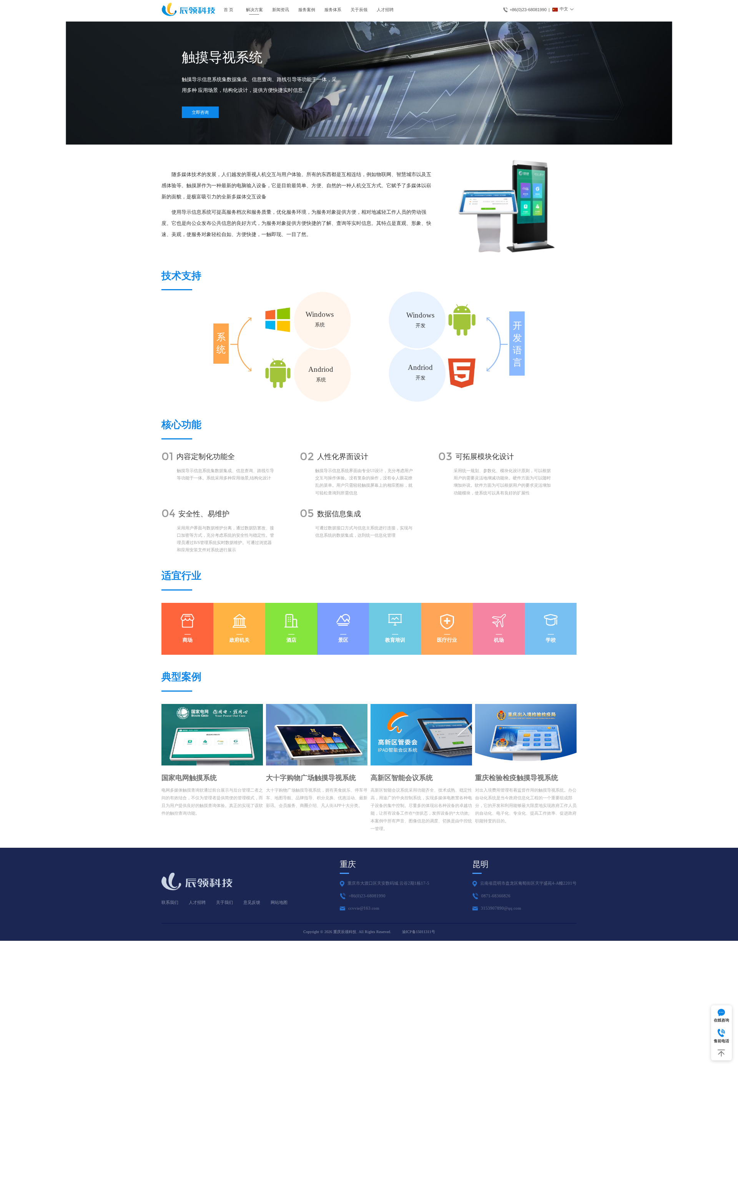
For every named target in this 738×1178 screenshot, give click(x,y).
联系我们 (169, 902)
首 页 (228, 9)
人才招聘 (385, 9)
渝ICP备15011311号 (418, 932)
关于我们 (224, 902)
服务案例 (306, 9)
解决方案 (254, 9)
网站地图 (279, 902)
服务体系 (332, 9)
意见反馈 (251, 902)
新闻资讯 (280, 9)
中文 (564, 9)
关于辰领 (359, 9)
